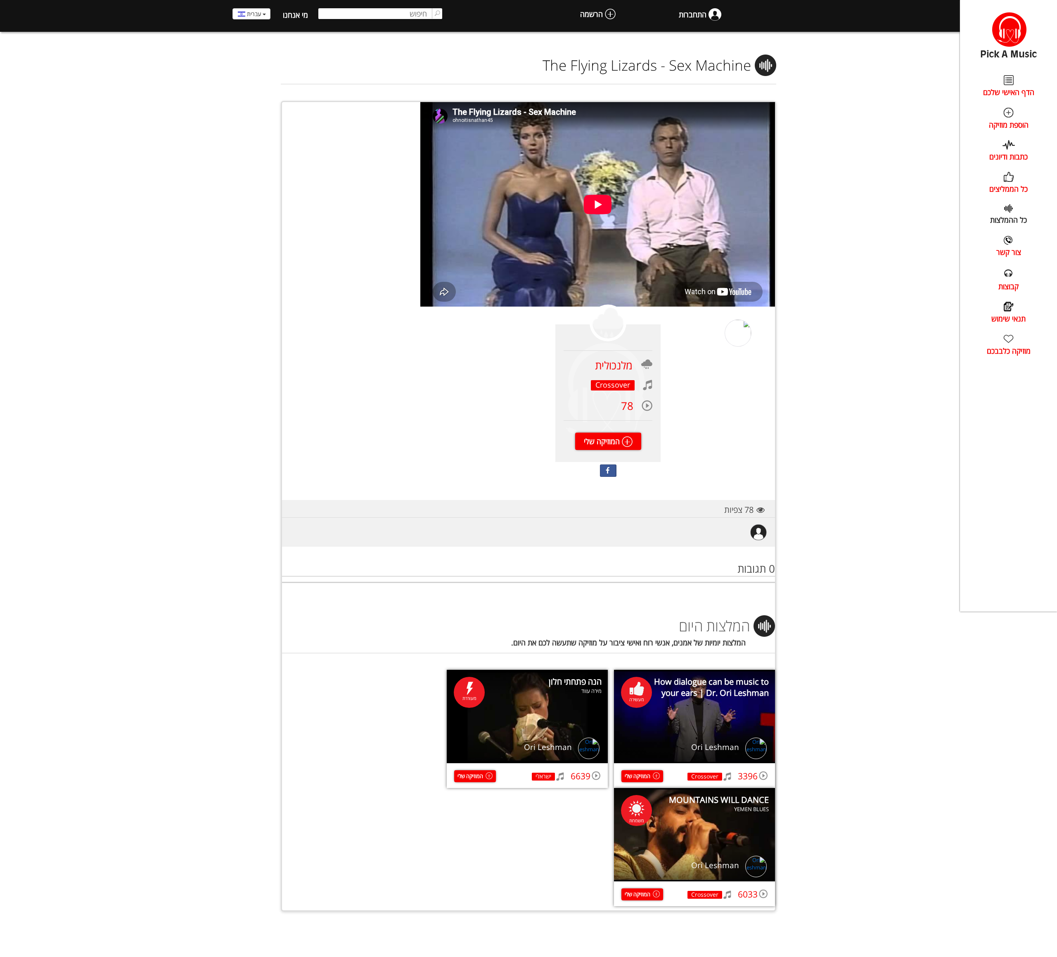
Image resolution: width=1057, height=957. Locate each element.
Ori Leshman (715, 747)
